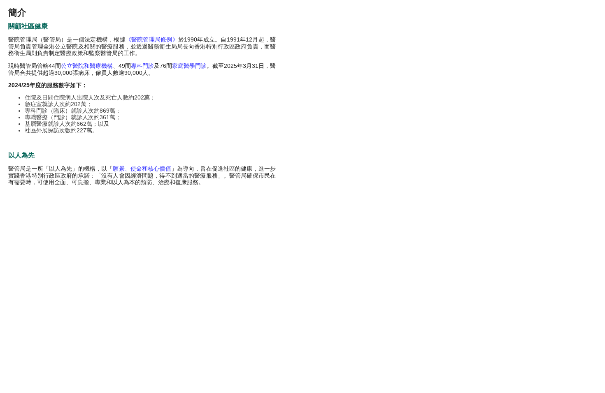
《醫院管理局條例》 (152, 39)
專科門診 (142, 65)
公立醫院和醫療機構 (87, 65)
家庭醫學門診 (189, 65)
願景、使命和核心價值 (142, 168)
